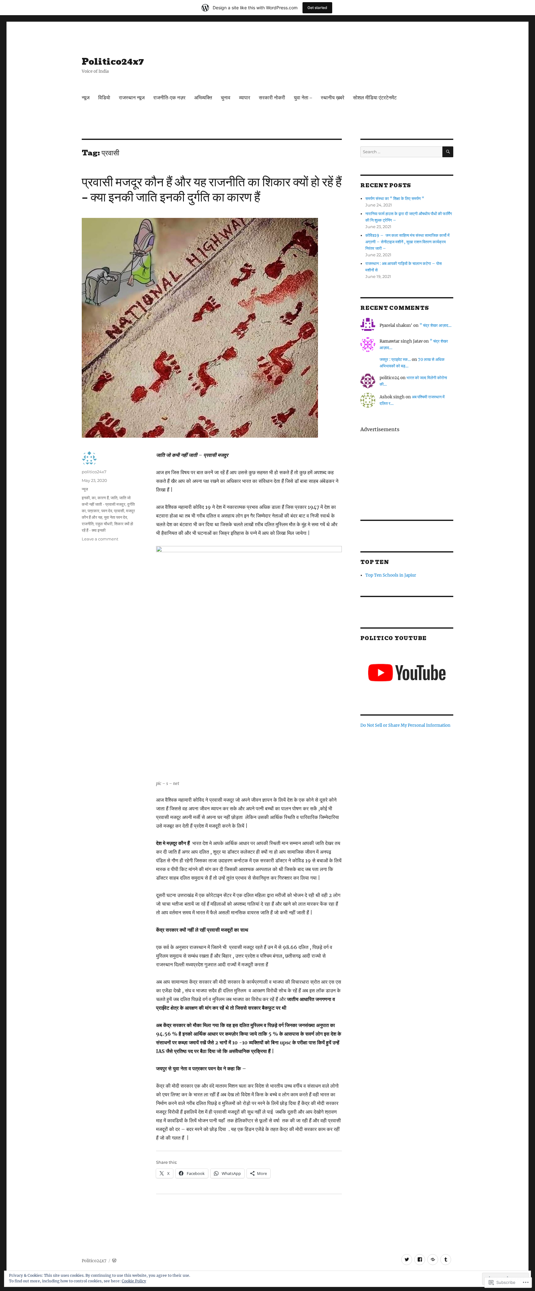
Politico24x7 (113, 62)
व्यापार (244, 98)
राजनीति (88, 523)
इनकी (86, 497)
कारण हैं (103, 497)
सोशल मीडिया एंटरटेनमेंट (375, 98)
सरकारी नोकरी (272, 98)
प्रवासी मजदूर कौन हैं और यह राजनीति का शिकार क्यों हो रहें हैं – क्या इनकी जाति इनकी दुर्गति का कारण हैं (211, 189)
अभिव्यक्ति (203, 98)
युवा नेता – (303, 98)
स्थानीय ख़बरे (332, 98)
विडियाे (104, 98)
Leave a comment (100, 538)
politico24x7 (94, 471)
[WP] (432, 1259)
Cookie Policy (134, 1281)
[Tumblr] (445, 1259)
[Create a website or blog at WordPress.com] (114, 1260)
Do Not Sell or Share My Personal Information (405, 725)
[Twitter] (406, 1259)
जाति (114, 497)
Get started (317, 7)
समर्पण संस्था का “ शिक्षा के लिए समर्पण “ (395, 198)
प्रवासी (119, 510)
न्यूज (85, 98)
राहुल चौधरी (103, 523)
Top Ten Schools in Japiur (390, 575)
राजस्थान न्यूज (132, 98)
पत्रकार (93, 510)
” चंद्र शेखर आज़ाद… (435, 325)
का (94, 497)
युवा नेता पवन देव (115, 517)
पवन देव (106, 510)
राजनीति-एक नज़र (169, 98)
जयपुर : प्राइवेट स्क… (395, 359)
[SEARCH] (447, 151)
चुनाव (225, 98)
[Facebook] (419, 1259)
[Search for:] (401, 151)
